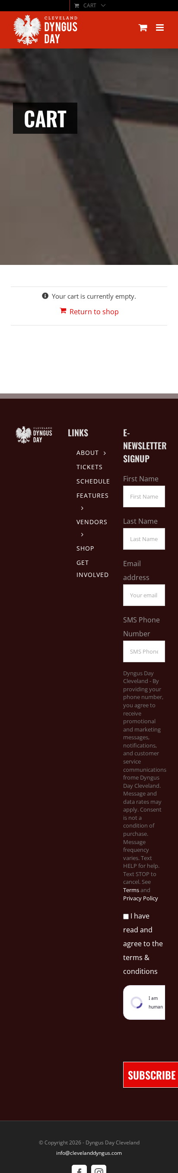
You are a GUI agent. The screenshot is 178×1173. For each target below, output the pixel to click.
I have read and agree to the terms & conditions (143, 943)
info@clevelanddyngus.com (89, 1153)
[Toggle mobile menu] (160, 27)
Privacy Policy (140, 898)
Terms (131, 890)
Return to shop (94, 311)
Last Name (140, 521)
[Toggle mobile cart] (143, 27)
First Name (141, 478)
